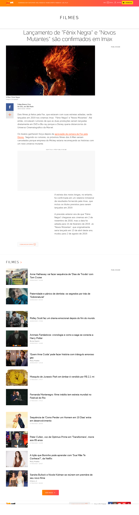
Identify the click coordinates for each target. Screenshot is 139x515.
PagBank (58, 2)
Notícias (29, 9)
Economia (50, 9)
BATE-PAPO (31, 2)
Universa (76, 9)
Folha (56, 9)
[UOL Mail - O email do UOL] (110, 2)
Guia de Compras (127, 9)
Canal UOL (99, 9)
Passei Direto (50, 2)
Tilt (88, 9)
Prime (113, 9)
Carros (43, 9)
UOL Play (65, 2)
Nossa (105, 9)
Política (36, 9)
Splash (69, 9)
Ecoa (92, 9)
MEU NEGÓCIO (40, 2)
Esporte (62, 9)
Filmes (69, 17)
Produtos (8, 9)
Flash (15, 9)
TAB (109, 9)
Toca (118, 9)
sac (104, 2)
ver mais (49, 493)
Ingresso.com (23, 2)
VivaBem (83, 9)
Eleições (21, 9)
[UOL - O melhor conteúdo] (10, 2)
